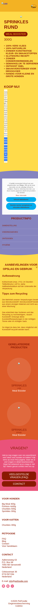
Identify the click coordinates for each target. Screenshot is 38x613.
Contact (19, 483)
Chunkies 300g (9, 525)
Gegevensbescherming (19, 603)
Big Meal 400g (8, 504)
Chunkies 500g (9, 509)
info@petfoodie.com (18, 581)
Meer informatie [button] (5, 134)
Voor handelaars (9, 546)
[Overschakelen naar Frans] (33, 6)
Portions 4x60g (9, 506)
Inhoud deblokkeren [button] (21, 199)
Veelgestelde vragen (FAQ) (19, 476)
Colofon (19, 606)
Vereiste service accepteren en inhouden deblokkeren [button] (21, 206)
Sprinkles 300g (9, 511)
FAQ (4, 539)
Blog (4, 541)
